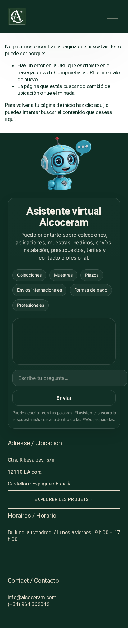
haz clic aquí (90, 105)
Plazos (91, 275)
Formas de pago (90, 289)
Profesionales (30, 305)
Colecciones (29, 275)
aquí (10, 119)
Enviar (64, 398)
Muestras (63, 275)
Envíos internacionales (39, 289)
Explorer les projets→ (64, 499)
